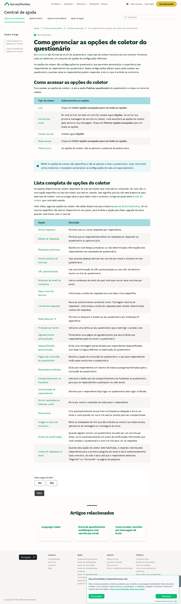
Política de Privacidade (145, 562)
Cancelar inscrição (114, 562)
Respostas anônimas (49, 249)
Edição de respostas (48, 238)
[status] (92, 166)
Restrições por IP (47, 318)
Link (40, 107)
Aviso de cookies (137, 589)
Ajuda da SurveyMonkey (87, 559)
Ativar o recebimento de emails (120, 568)
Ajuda (36, 28)
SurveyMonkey (54, 559)
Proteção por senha (48, 327)
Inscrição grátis (166, 4)
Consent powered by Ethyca (164, 601)
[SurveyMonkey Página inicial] (17, 4)
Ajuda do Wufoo (84, 580)
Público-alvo (44, 148)
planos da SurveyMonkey (127, 206)
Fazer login (149, 4)
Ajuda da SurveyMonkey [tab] (15, 18)
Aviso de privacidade (119, 589)
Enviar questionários (53, 28)
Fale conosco (112, 565)
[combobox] (28, 557)
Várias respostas (46, 229)
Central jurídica (142, 559)
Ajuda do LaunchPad (86, 565)
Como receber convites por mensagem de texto (128, 530)
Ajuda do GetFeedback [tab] (56, 18)
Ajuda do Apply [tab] (77, 18)
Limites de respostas (49, 306)
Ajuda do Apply (84, 583)
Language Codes (51, 527)
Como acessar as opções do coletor (14, 42)
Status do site (112, 559)
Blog (50, 568)
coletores (42, 54)
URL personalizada (48, 271)
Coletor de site (46, 133)
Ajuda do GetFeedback (87, 562)
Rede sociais (44, 141)
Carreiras (52, 565)
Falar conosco (136, 4)
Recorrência (44, 413)
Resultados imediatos (49, 369)
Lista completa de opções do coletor (14, 50)
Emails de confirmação (50, 436)
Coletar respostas (75, 28)
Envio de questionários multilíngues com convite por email (91, 530)
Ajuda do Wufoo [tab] (36, 18)
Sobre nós (52, 562)
